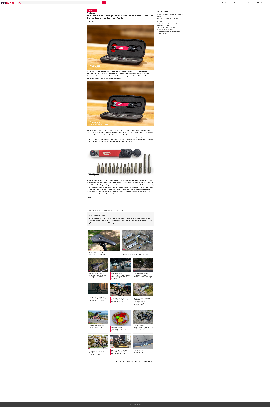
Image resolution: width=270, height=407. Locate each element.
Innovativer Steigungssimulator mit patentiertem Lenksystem (168, 24)
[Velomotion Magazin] (8, 3)
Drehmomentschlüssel (96, 210)
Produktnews (225, 3)
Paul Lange (113, 210)
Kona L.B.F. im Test (97, 353)
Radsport (235, 3)
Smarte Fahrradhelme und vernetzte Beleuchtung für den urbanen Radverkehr (97, 298)
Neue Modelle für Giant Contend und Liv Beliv (120, 352)
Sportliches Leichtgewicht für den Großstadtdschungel (143, 275)
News (109, 210)
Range (117, 210)
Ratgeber (250, 3)
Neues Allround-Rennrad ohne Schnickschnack (119, 300)
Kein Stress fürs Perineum (98, 253)
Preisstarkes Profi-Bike (96, 326)
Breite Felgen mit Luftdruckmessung (140, 352)
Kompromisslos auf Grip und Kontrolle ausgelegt (135, 254)
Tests (242, 3)
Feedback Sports (104, 210)
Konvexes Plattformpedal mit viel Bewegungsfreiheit (143, 327)
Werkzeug (121, 210)
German (261, 2)
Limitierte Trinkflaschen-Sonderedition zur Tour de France (166, 28)
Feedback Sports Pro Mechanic (169, 20)
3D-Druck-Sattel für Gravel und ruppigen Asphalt (97, 275)
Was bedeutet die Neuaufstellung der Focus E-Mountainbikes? (143, 301)
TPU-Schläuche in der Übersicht (118, 329)
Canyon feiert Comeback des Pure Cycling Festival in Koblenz (120, 276)
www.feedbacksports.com (93, 201)
